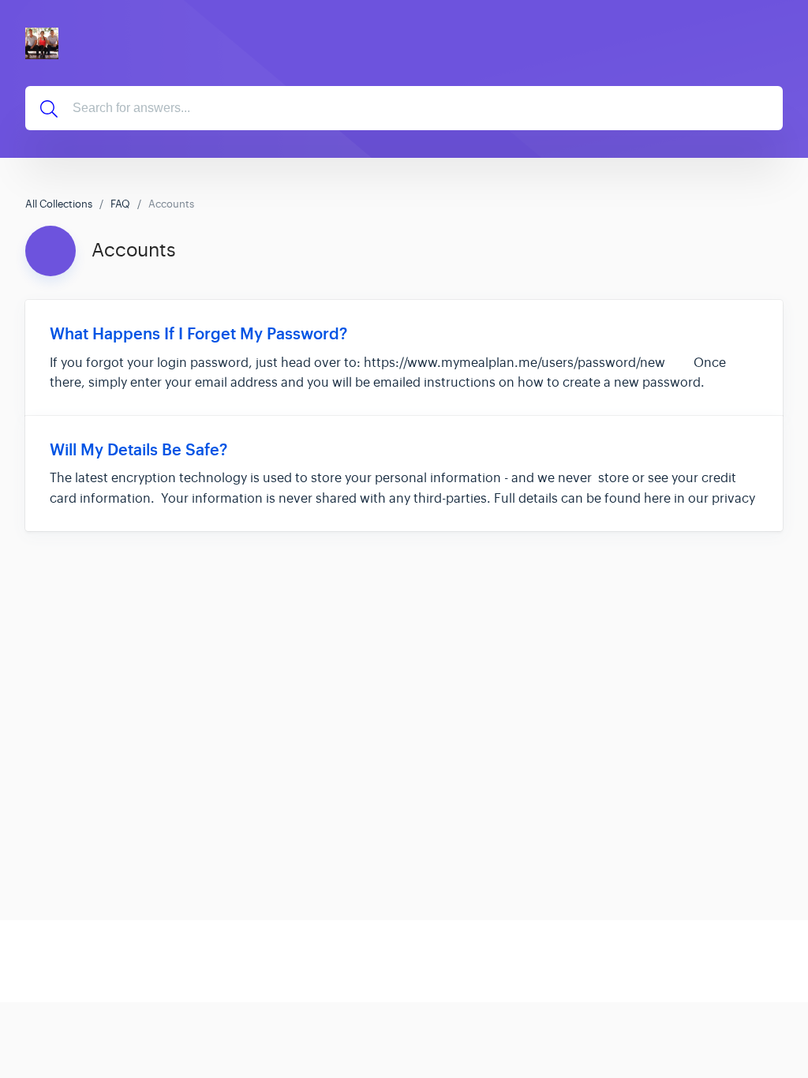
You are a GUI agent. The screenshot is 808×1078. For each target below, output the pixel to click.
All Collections (58, 204)
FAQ (120, 204)
